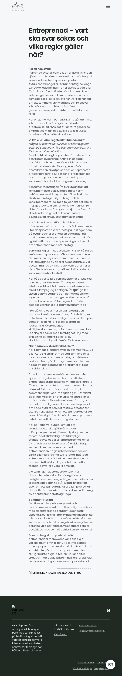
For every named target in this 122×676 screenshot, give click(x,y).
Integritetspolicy (102, 668)
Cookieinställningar (82, 668)
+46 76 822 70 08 (87, 625)
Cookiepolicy (103, 662)
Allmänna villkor (86, 662)
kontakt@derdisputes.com (91, 630)
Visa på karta (60, 634)
